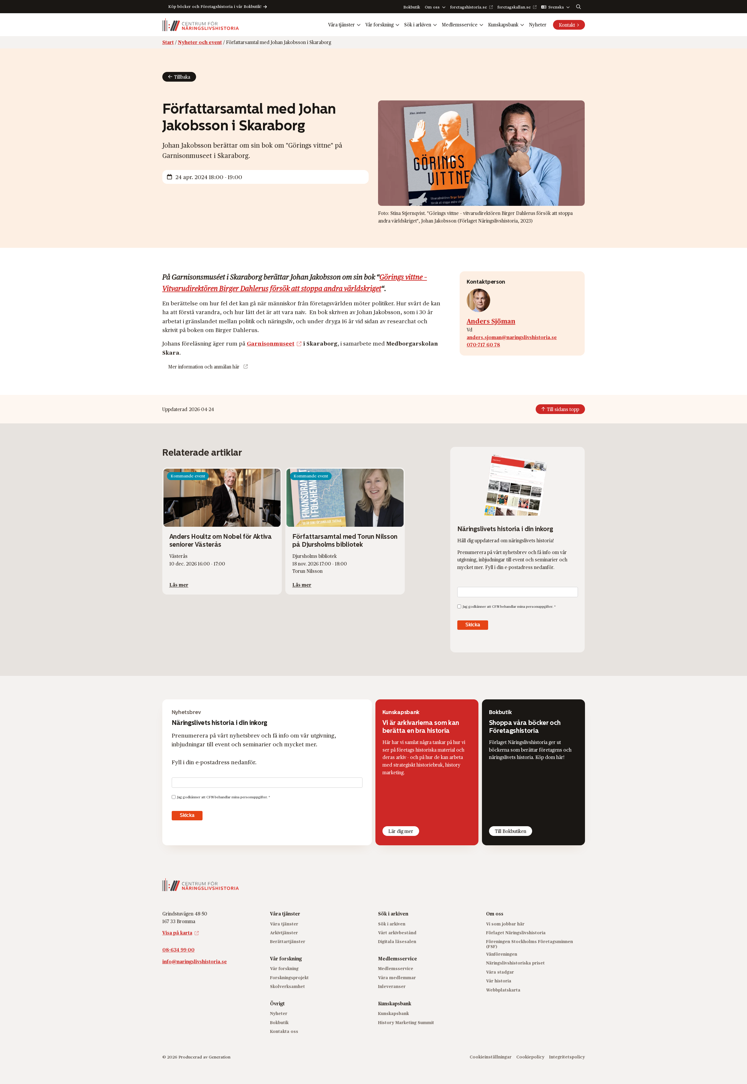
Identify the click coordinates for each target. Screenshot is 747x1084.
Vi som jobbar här (505, 923)
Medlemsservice (460, 24)
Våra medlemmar (397, 977)
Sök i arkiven (417, 24)
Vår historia (498, 980)
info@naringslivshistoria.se (194, 961)
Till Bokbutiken (510, 831)
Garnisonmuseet (270, 343)
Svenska (556, 7)
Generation (219, 1057)
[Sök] (578, 6)
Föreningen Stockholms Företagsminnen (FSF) (529, 944)
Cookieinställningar (491, 1057)
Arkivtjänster (284, 932)
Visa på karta (177, 933)
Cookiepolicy (530, 1057)
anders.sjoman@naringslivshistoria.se (512, 337)
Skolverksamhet (287, 986)
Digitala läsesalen (397, 941)
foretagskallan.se (514, 7)
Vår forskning (379, 24)
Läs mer (178, 585)
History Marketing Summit (406, 1022)
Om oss (432, 7)
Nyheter (538, 24)
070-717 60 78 (483, 344)
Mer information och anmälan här (204, 366)
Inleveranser (392, 986)
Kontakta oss (284, 1031)
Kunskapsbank (503, 24)
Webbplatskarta (503, 989)
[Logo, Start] (200, 24)
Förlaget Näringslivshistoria (516, 932)
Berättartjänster (287, 941)
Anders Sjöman (491, 320)
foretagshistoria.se (468, 7)
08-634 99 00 (178, 949)
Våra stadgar (500, 971)
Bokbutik (411, 7)
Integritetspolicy (567, 1057)
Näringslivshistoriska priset (515, 963)
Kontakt (567, 24)
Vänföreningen (501, 954)
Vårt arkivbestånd (397, 932)
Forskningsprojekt (289, 977)
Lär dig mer (400, 831)
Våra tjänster (341, 24)
